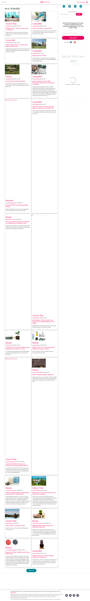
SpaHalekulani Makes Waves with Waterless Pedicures (42, 526)
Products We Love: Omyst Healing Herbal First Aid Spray (43, 556)
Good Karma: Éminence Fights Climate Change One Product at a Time (18, 348)
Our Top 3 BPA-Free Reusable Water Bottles (17, 205)
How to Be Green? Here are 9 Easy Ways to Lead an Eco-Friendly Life (43, 107)
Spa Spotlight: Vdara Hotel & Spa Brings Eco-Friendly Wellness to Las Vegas (43, 321)
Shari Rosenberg (37, 490)
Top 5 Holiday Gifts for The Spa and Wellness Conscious (17, 45)
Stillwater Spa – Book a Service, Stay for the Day (17, 29)
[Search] (5, 2)
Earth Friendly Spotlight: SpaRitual (43, 374)
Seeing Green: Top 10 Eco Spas (15, 525)
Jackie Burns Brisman (11, 202)
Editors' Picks (38, 488)
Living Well (37, 24)
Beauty (9, 217)
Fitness (9, 77)
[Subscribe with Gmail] (75, 42)
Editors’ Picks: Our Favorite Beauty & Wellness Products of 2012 (43, 348)
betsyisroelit (36, 26)
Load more (31, 570)
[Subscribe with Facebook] (71, 42)
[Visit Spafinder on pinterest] (75, 6)
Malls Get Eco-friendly (39, 55)
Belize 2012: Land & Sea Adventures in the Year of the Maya (44, 493)
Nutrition (9, 200)
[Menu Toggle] (2, 2)
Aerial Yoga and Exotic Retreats (15, 81)
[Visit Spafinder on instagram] (80, 6)
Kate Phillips (36, 104)
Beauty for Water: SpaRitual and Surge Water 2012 (18, 552)
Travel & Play (11, 24)
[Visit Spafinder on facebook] (64, 6)
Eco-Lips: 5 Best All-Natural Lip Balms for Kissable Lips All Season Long (17, 222)
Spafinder (9, 26)
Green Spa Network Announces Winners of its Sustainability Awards (17, 464)
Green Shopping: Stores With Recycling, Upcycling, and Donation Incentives (43, 82)
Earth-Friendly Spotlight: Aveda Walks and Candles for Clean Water (17, 493)
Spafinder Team (10, 219)
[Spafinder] (45, 2)
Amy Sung (9, 345)
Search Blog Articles (73, 12)
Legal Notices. (13, 592)
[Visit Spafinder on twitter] (69, 6)
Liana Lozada (36, 78)
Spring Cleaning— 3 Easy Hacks (42, 28)
